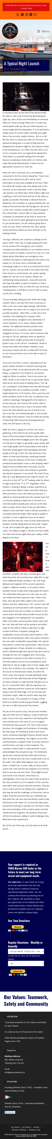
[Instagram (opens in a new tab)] (27, 14)
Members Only (34, 1130)
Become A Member (19, 1130)
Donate (36, 1127)
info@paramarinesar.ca (15, 1072)
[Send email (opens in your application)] (35, 14)
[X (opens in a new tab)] (17, 14)
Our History (26, 1127)
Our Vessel (15, 1127)
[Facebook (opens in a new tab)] (22, 14)
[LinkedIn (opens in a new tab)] (31, 14)
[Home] (5, 69)
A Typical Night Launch (17, 69)
